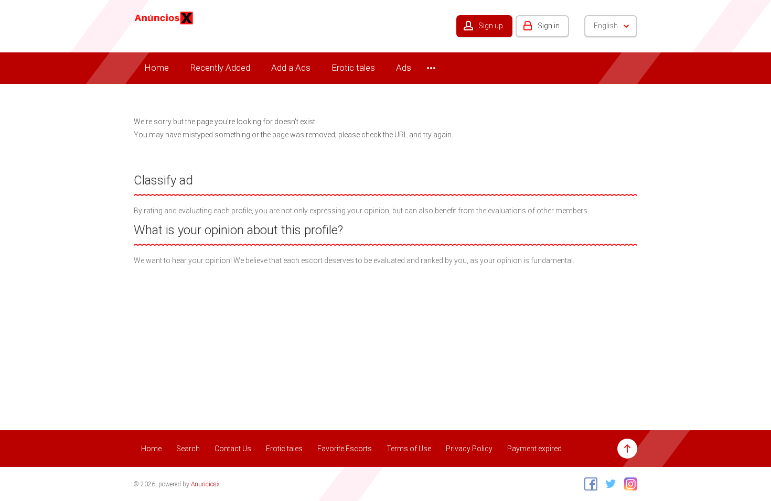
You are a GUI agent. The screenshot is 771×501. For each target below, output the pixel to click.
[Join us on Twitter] (608, 483)
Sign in (549, 25)
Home (156, 67)
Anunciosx (205, 484)
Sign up (490, 25)
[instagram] (628, 483)
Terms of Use (409, 448)
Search (188, 448)
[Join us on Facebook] (588, 483)
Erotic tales (353, 67)
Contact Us (233, 448)
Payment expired (534, 448)
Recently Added (220, 67)
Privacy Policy (469, 448)
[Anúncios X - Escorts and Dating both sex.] (164, 17)
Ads (403, 67)
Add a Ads (290, 67)
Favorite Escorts (344, 448)
